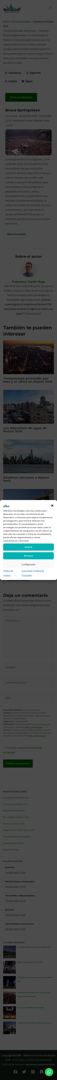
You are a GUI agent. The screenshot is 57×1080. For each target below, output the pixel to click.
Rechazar (28, 555)
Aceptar (28, 546)
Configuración (28, 564)
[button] (52, 505)
